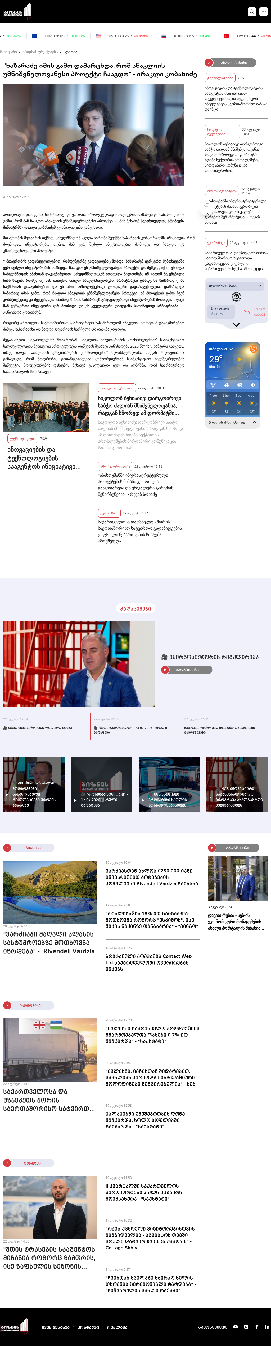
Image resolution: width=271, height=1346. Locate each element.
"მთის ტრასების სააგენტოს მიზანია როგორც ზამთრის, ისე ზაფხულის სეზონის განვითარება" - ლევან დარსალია (49, 1259)
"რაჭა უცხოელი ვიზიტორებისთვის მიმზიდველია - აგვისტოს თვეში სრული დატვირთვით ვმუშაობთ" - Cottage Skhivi (150, 1239)
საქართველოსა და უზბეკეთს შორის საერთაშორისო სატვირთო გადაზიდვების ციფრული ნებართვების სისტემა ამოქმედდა (140, 531)
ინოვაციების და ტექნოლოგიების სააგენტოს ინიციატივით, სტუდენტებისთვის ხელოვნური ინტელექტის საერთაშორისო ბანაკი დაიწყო (45, 458)
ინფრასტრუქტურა (40, 51)
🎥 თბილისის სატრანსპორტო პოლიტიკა (37, 728)
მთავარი (8, 51)
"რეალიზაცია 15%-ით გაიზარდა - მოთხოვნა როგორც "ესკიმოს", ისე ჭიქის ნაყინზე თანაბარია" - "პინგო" (152, 920)
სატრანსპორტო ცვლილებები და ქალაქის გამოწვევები (219, 731)
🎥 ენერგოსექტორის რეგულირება (210, 657)
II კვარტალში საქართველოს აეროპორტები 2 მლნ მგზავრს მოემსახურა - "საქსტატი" (144, 1192)
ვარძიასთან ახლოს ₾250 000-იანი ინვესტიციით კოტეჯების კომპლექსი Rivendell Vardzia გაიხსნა (152, 877)
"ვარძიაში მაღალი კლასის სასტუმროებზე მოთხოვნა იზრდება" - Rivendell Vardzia (49, 943)
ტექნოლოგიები (23, 438)
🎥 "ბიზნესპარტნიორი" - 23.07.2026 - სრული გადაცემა (130, 731)
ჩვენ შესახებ (56, 1328)
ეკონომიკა (109, 513)
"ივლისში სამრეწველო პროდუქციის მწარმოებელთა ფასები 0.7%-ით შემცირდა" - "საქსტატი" (153, 1035)
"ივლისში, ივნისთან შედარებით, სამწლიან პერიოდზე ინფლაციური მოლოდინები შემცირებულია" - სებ (151, 1078)
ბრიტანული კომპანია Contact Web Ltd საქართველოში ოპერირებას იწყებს (149, 963)
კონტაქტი (88, 1328)
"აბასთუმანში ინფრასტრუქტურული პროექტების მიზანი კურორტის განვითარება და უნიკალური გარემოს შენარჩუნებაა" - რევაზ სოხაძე (135, 484)
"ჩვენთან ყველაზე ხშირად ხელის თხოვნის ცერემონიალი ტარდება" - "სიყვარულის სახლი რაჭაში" (151, 1284)
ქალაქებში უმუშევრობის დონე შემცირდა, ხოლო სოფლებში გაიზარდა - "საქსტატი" (145, 1120)
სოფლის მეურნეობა (116, 387)
